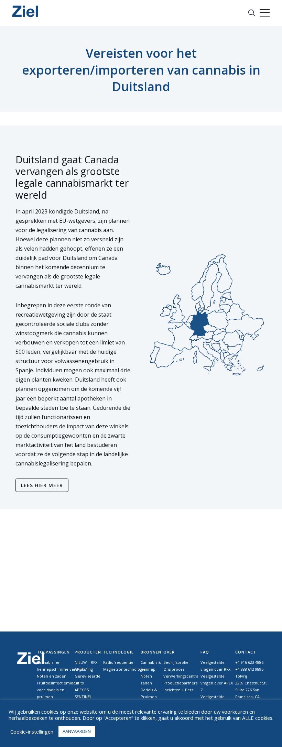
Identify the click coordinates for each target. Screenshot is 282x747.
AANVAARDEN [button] (77, 731)
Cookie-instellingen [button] (31, 731)
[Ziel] (25, 11)
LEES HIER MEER (42, 485)
